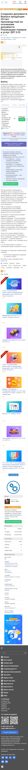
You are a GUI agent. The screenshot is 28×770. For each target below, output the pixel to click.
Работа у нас (5, 708)
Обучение (7, 675)
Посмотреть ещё (13, 474)
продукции (4, 265)
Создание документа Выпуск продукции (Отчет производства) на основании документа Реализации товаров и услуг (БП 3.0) (14, 23)
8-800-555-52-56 (7, 726)
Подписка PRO (6, 703)
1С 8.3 (6, 581)
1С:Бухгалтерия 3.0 (10, 585)
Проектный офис (9, 681)
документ (12, 263)
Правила (4, 705)
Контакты (4, 710)
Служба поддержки (10, 714)
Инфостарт (4, 261)
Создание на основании (11, 566)
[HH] (10, 757)
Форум (6, 692)
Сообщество (5, 701)
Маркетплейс (8, 678)
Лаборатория (8, 663)
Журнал (6, 657)
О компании (5, 699)
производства (17, 265)
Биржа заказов (9, 689)
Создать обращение (10, 732)
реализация (16, 267)
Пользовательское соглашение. (10, 743)
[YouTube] (2, 762)
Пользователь (8, 572)
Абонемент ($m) (9, 612)
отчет (10, 265)
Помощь (4, 707)
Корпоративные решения (12, 672)
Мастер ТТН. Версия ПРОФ (11, 413)
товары (24, 265)
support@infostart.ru (8, 728)
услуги (3, 267)
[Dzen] (14, 757)
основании (9, 267)
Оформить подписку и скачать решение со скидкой (14, 144)
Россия (7, 594)
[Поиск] (6, 2)
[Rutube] (6, 762)
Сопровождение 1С (10, 669)
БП (21, 267)
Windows (7, 590)
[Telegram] (2, 757)
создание (5, 263)
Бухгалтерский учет (10, 608)
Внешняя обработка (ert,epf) (12, 577)
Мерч (5, 695)
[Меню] (2, 2)
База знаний (8, 660)
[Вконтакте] (6, 757)
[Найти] (25, 652)
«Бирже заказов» (19, 157)
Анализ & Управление (11, 666)
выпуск (18, 263)
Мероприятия (8, 683)
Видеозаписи (8, 686)
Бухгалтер (8, 571)
